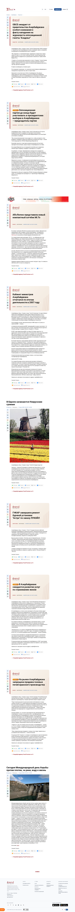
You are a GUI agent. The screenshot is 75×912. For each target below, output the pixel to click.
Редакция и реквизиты (39, 885)
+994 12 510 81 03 (10, 895)
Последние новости (26, 883)
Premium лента (25, 885)
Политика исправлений (39, 891)
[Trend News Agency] (10, 882)
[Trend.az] (11, 9)
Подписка (48, 883)
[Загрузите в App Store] (55, 905)
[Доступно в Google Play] (64, 905)
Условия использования (63, 883)
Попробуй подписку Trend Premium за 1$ (23, 90)
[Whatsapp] (8, 905)
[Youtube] (16, 905)
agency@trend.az (10, 897)
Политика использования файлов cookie (63, 892)
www (18, 845)
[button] (8, 17)
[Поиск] (42, 9)
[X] (13, 905)
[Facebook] (11, 905)
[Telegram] (18, 905)
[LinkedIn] (21, 905)
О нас (36, 883)
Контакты (36, 886)
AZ (64, 909)
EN (62, 909)
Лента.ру (13, 235)
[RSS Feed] (23, 905)
